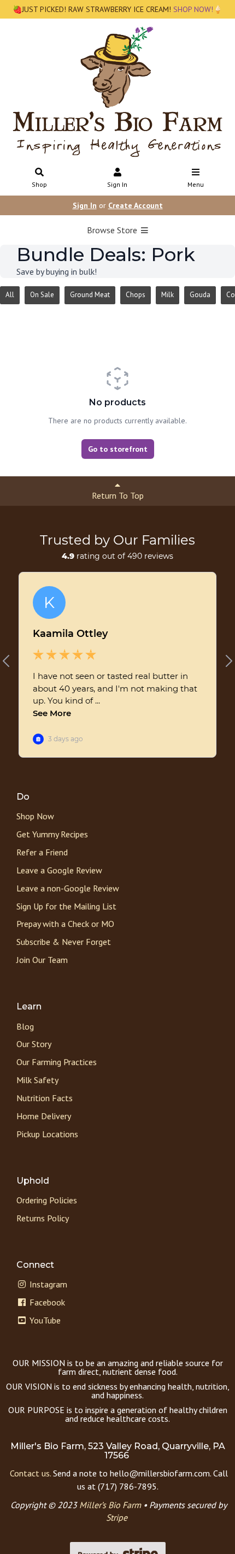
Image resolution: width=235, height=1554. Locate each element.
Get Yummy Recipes (52, 834)
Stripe (116, 1517)
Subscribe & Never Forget (63, 941)
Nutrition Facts (44, 1097)
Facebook (46, 1302)
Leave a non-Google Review (67, 888)
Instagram (47, 1284)
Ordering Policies (46, 1200)
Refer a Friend (42, 852)
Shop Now (35, 816)
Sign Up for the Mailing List (66, 906)
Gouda (200, 294)
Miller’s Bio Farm (110, 1504)
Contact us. (30, 1473)
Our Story (33, 1043)
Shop (39, 184)
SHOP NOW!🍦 (196, 9)
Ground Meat (90, 294)
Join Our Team (42, 959)
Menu (195, 184)
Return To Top (118, 495)
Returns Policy (42, 1218)
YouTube (44, 1320)
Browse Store (113, 229)
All (9, 294)
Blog (25, 1026)
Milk (167, 294)
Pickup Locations (47, 1133)
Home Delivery (43, 1115)
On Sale (42, 294)
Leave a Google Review (59, 870)
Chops (135, 294)
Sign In (117, 184)
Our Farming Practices (56, 1061)
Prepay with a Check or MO (65, 923)
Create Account (135, 205)
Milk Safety (37, 1079)
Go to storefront (118, 449)
